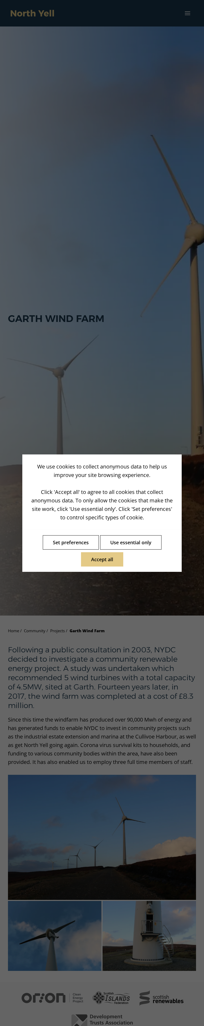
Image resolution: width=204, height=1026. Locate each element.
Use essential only (130, 542)
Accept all (102, 559)
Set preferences (71, 542)
